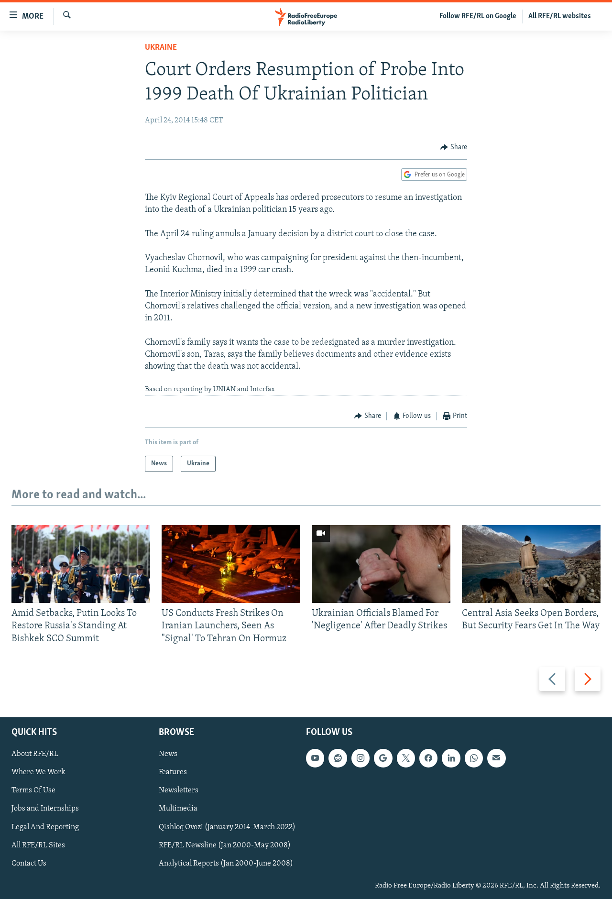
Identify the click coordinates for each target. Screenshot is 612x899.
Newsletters (178, 791)
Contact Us (28, 863)
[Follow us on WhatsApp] (474, 758)
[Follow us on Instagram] (360, 758)
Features (173, 773)
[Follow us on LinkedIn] (451, 758)
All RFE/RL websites (559, 16)
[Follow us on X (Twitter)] (406, 758)
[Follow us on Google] (383, 758)
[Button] (453, 147)
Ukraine (161, 48)
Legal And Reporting (45, 827)
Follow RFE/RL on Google (477, 16)
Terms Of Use (33, 791)
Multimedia (178, 809)
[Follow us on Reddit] (337, 758)
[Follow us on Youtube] (315, 758)
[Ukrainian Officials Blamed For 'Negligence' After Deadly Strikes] (381, 564)
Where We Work (38, 773)
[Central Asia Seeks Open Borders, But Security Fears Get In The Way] (531, 564)
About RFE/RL (34, 754)
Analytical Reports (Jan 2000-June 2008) (226, 863)
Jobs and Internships (45, 809)
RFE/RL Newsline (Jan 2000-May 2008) (225, 845)
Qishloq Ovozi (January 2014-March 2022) (227, 827)
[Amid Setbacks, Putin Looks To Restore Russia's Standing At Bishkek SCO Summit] (80, 564)
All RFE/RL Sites (38, 845)
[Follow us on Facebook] (428, 758)
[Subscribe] (496, 758)
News (168, 754)
